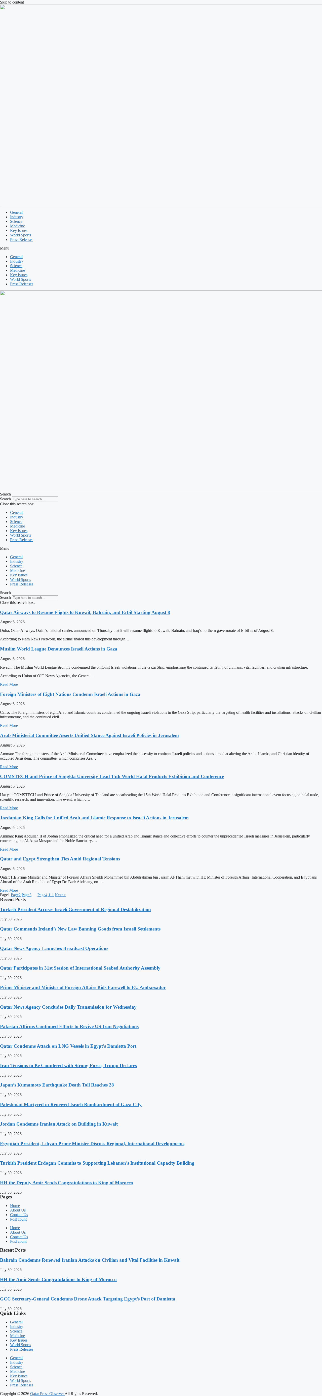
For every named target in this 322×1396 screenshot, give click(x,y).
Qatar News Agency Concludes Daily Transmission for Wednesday (68, 1007)
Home (15, 1205)
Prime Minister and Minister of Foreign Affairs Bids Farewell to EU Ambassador (83, 987)
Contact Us (19, 1215)
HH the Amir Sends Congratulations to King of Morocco (58, 1279)
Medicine (17, 226)
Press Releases (21, 239)
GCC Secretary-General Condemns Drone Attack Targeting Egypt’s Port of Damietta (87, 1298)
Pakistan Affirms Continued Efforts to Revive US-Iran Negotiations (69, 1026)
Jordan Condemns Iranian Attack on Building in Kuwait (59, 1124)
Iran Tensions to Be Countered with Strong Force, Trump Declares (68, 1065)
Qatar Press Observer (47, 1393)
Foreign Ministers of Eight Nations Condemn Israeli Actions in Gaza (70, 694)
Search (5, 499)
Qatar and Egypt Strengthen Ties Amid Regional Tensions (60, 858)
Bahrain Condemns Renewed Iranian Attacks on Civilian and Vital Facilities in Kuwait (89, 1260)
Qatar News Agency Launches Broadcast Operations (54, 948)
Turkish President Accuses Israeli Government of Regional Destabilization (75, 909)
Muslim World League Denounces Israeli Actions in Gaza (58, 649)
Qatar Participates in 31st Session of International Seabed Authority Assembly (80, 968)
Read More (9, 684)
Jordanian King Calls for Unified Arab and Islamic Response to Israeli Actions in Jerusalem (94, 817)
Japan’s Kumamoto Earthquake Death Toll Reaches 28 (57, 1085)
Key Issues (18, 230)
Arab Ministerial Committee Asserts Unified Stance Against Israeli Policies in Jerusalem (89, 735)
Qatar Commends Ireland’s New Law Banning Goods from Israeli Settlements (80, 929)
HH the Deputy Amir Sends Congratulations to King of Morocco (66, 1182)
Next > (60, 895)
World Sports (20, 235)
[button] (161, 248)
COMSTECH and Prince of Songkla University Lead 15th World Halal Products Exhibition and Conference (112, 776)
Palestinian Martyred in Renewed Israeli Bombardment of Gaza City (71, 1104)
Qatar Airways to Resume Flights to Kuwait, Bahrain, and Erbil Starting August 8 (85, 612)
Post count (18, 1219)
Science (16, 221)
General (16, 212)
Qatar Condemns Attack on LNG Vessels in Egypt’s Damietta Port (68, 1046)
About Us (18, 1210)
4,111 (45, 895)
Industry (16, 217)
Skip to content (12, 2)
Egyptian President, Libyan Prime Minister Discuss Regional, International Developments (92, 1143)
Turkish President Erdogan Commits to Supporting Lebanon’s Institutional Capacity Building (97, 1163)
